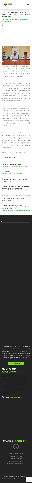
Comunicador (6, 189)
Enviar (5, 392)
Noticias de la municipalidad (21, 166)
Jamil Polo (5, 166)
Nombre (5, 376)
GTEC (14, 479)
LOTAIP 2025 (6, 172)
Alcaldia (6, 19)
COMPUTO (5, 173)
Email (4, 379)
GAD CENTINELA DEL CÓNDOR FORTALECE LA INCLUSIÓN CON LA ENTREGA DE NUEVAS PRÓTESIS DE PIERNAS (16, 430)
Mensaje (5, 386)
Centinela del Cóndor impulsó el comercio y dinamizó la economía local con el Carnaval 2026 (15, 207)
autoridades (16, 363)
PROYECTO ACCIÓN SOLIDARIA (12, 164)
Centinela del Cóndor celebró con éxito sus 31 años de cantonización (15, 187)
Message (5, 389)
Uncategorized (19, 173)
